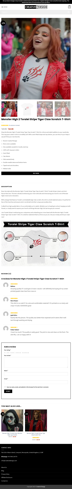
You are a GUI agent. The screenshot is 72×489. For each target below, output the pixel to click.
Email (6, 379)
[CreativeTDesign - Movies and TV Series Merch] (36, 7)
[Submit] (68, 12)
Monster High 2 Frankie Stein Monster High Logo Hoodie (12, 434)
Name (6, 371)
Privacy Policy (5, 474)
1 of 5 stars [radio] (5, 353)
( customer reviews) (14, 125)
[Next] (67, 59)
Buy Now (36, 173)
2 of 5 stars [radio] (7, 353)
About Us (4, 467)
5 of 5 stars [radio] (25, 353)
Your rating (7, 350)
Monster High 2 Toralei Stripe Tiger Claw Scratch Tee (36, 434)
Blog (2, 471)
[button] (4, 7)
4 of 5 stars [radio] (18, 353)
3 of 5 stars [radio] (12, 353)
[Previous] (4, 59)
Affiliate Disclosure (6, 477)
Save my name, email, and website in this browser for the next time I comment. (28, 387)
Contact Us (4, 481)
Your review (7, 355)
